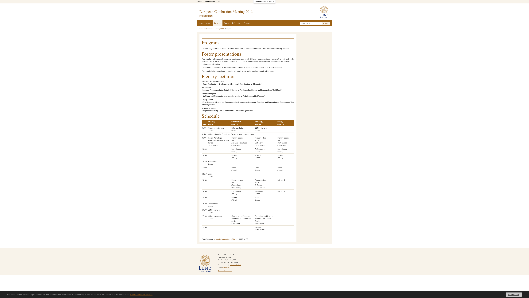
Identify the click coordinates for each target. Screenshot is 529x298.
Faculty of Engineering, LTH (208, 1)
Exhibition (236, 23)
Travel (226, 23)
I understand (513, 294)
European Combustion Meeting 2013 (211, 29)
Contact (247, 23)
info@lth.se (226, 267)
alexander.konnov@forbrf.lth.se (225, 239)
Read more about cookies (141, 294)
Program (217, 23)
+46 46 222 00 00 (235, 265)
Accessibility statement (225, 271)
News (201, 23)
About (208, 23)
